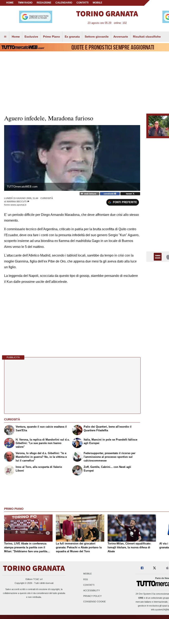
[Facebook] (142, 568)
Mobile (87, 574)
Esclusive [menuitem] (31, 36)
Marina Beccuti (17, 201)
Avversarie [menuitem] (120, 36)
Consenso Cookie (94, 602)
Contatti (88, 585)
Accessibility (91, 590)
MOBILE (97, 2)
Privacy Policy (92, 596)
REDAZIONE (44, 2)
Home (10, 2)
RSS (85, 579)
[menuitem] (5, 37)
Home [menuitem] (16, 36)
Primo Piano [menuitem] (51, 36)
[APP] (158, 256)
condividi (109, 193)
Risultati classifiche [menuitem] (147, 36)
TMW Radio (25, 2)
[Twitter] (154, 568)
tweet (129, 193)
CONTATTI (82, 2)
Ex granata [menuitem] (72, 36)
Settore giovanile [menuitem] (97, 36)
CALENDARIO (63, 2)
